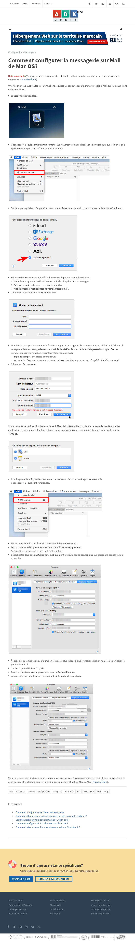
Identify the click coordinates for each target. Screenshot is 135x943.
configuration (44, 791)
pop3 (98, 791)
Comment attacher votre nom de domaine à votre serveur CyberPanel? (51, 815)
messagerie (88, 791)
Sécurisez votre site (100, 909)
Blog (25, 3)
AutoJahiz (55, 913)
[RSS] (123, 3)
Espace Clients (16, 900)
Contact (48, 3)
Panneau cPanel (58, 900)
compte (31, 791)
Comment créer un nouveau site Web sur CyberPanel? (42, 819)
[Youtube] (116, 3)
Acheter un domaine (101, 904)
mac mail (69, 791)
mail (79, 791)
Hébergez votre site (100, 900)
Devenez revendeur (100, 913)
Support (36, 3)
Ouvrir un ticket (21, 879)
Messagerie (55, 904)
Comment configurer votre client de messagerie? (40, 812)
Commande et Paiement (21, 904)
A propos (14, 3)
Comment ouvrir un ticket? (53, 879)
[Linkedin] (103, 3)
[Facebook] (89, 3)
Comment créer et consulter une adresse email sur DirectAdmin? (47, 827)
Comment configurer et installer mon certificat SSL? (41, 823)
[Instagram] (110, 3)
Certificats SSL (57, 909)
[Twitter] (96, 3)
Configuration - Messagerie (22, 52)
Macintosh (20, 791)
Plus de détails (29, 79)
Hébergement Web (18, 909)
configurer (57, 791)
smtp (106, 791)
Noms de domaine (18, 913)
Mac (11, 791)
